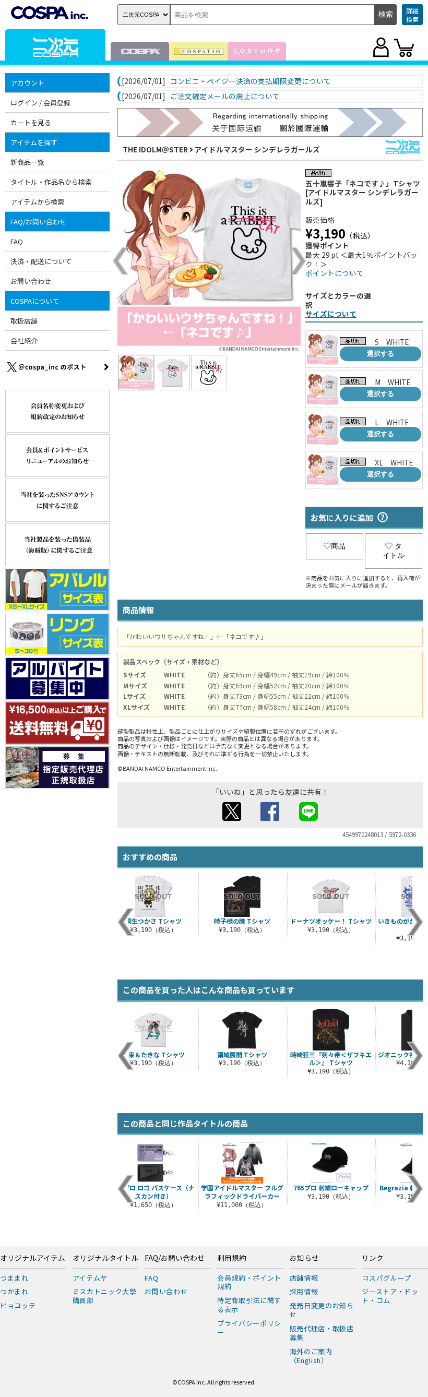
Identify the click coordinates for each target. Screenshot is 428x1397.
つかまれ (14, 1291)
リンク (373, 1258)
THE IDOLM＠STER (155, 149)
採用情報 (304, 1291)
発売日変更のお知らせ (322, 1309)
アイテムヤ (90, 1278)
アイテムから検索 (37, 202)
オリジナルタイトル (105, 1258)
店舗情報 (304, 1278)
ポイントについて (334, 273)
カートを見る (30, 122)
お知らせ (304, 1258)
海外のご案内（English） (311, 1355)
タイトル (394, 550)
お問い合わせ (30, 281)
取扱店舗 (24, 321)
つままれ (14, 1278)
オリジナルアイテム (32, 1258)
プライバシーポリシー (249, 1327)
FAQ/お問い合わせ (175, 1258)
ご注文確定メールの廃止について (225, 96)
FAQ (16, 241)
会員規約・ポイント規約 (249, 1282)
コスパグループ (386, 1278)
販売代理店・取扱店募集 (322, 1332)
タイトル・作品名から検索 (51, 182)
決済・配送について (41, 261)
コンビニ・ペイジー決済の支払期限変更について (250, 81)
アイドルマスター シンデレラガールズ (257, 149)
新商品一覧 (27, 162)
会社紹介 (24, 340)
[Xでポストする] (231, 818)
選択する (380, 353)
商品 (338, 546)
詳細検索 (412, 14)
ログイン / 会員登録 (40, 103)
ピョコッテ (17, 1305)
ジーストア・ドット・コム (390, 1295)
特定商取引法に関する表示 (249, 1304)
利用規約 (231, 1258)
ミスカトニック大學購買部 (105, 1295)
